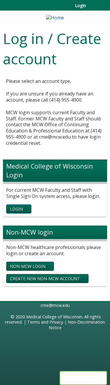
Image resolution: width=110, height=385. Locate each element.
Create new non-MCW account (45, 278)
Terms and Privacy (45, 322)
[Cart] (92, 8)
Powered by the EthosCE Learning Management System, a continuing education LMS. (83, 378)
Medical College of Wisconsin (54, 317)
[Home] (55, 16)
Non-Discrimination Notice (77, 324)
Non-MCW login (27, 266)
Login (80, 6)
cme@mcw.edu (55, 305)
